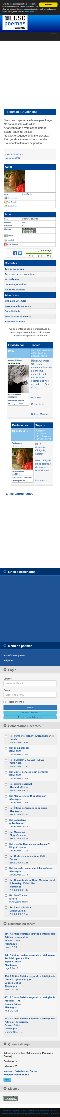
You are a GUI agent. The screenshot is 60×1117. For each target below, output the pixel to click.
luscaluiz (9, 1071)
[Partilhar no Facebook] (15, 253)
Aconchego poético (16, 284)
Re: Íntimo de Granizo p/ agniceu (28, 808)
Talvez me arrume (14, 269)
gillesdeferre (16, 823)
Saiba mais (29, 11)
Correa (13, 859)
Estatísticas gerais (14, 655)
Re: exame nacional (21, 784)
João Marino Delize (26, 1071)
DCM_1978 (15, 751)
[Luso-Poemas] (30, 22)
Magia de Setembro (15, 300)
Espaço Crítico (13, 940)
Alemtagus (15, 799)
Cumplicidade (12, 311)
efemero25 (15, 886)
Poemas (13, 112)
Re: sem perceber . (19, 747)
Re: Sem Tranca (18, 895)
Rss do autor (12, 202)
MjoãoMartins (20, 431)
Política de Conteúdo (38, 1113)
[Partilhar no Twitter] (20, 253)
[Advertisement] (30, 74)
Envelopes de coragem (18, 306)
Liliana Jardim (18, 910)
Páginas (8, 660)
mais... (7, 1080)
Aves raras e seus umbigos (20, 274)
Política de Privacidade (14, 1113)
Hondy (13, 739)
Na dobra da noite (15, 289)
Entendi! (48, 5)
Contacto (6, 1110)
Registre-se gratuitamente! (30, 717)
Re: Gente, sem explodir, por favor (28, 771)
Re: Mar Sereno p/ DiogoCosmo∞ (28, 796)
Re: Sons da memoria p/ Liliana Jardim (31, 868)
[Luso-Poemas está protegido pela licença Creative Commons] (11, 1098)
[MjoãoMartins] (29, 181)
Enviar (10, 236)
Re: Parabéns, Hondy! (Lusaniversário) (32, 735)
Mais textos (12, 198)
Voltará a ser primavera (18, 316)
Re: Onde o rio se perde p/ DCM (27, 856)
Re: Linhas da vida (20, 907)
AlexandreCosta (19, 787)
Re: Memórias (17, 832)
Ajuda (16, 1110)
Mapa (23, 1110)
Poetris (54, 1113)
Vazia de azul (12, 279)
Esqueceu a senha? (30, 713)
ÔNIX (11, 351)
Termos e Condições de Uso (42, 1110)
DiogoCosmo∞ (18, 835)
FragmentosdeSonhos (16, 1074)
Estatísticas (12, 206)
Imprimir (11, 240)
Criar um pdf (13, 244)
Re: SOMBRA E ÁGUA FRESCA (27, 759)
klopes (13, 898)
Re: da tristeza (17, 820)
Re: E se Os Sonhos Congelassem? (29, 844)
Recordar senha (15, 701)
